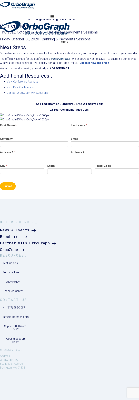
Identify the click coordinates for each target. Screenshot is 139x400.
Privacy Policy (11, 281)
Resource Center (13, 291)
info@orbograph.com (16, 316)
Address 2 (77, 152)
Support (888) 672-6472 (15, 328)
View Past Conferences (21, 87)
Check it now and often (94, 62)
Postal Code (104, 165)
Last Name (79, 125)
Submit (8, 186)
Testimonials (10, 263)
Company (6, 138)
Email (74, 138)
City (3, 165)
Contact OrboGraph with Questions (27, 92)
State (52, 165)
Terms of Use (11, 272)
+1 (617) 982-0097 (14, 307)
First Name (8, 125)
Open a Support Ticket (15, 340)
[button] (18, 230)
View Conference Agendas (22, 81)
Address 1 (7, 152)
